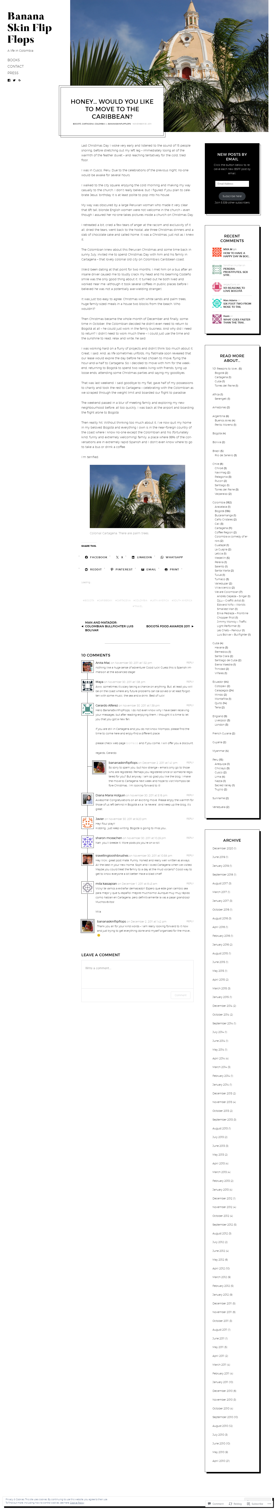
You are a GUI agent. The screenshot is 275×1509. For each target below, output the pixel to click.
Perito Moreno (224, 424)
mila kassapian (106, 883)
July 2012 (218, 1242)
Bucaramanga (224, 515)
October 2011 (221, 1320)
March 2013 (220, 1172)
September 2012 (223, 1224)
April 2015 (219, 979)
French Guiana (222, 733)
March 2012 (220, 1277)
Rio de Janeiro (224, 455)
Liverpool (220, 720)
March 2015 (220, 988)
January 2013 (221, 1189)
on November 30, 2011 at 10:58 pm (150, 855)
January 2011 (220, 1382)
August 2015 (220, 953)
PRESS (13, 73)
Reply (190, 662)
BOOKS (13, 60)
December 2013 (222, 1093)
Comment (181, 995)
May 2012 (218, 1259)
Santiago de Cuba (226, 660)
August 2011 (220, 1329)
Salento (219, 566)
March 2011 (219, 1364)
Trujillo (219, 789)
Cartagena (88, 123)
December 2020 (223, 848)
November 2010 (223, 1399)
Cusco (219, 772)
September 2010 (223, 1417)
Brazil (216, 450)
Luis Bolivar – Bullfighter (232, 634)
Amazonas (219, 407)
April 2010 (219, 1460)
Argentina (219, 416)
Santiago (220, 485)
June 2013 (219, 1145)
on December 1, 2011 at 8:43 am (137, 883)
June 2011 (218, 1338)
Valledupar (221, 583)
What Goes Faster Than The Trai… (236, 321)
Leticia (219, 553)
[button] (137, 496)
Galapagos (221, 690)
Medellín (220, 557)
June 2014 (219, 1040)
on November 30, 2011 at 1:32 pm (131, 662)
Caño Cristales (224, 519)
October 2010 (221, 1408)
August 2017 (220, 883)
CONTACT (15, 66)
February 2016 (221, 935)
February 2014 (221, 1075)
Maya (99, 682)
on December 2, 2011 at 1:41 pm (158, 762)
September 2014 (223, 1023)
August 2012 (220, 1233)
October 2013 (221, 1110)
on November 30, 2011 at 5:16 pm (146, 795)
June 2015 (219, 962)
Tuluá (218, 574)
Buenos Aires (223, 420)
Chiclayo (220, 768)
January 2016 (221, 944)
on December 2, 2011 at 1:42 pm (146, 921)
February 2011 (221, 1373)
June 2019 (219, 856)
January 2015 (221, 997)
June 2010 (219, 1443)
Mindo (219, 694)
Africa (216, 394)
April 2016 (219, 927)
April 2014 (219, 1058)
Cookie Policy (77, 1502)
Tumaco (220, 579)
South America (182, 600)
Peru (215, 759)
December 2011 (222, 1303)
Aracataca (221, 506)
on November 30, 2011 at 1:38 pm (124, 681)
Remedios (221, 651)
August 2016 (220, 918)
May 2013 (218, 1154)
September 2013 (223, 1119)
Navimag (220, 472)
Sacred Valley (223, 785)
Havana (219, 647)
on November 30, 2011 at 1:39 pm (139, 705)
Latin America (160, 600)
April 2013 (219, 1163)
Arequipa (220, 763)
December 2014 (222, 1005)
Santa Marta (222, 570)
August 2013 (220, 1128)
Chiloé (219, 468)
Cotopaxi (220, 686)
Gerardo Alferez (107, 705)
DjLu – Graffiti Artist (229, 600)
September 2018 (223, 874)
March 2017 (220, 891)
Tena (218, 707)
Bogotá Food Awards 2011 (168, 626)
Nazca (218, 780)
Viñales (219, 673)
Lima (218, 776)
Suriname (219, 798)
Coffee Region (224, 532)
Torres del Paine (225, 385)
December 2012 (222, 1198)
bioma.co (132, 743)
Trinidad (220, 668)
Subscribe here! (232, 196)
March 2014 (220, 1067)
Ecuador (218, 681)
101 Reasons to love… (225, 368)
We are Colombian (227, 591)
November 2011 (222, 1312)
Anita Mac (103, 663)
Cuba (218, 381)
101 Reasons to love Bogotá (234, 289)
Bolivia (217, 442)
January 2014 (221, 1084)
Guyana (217, 742)
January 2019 (221, 865)
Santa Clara (222, 656)
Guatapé (220, 545)
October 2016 (221, 909)
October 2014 (221, 1014)
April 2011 (218, 1355)
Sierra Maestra (224, 664)
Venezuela (219, 807)
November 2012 (222, 1207)
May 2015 (218, 970)
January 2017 (221, 900)
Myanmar (219, 750)
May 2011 (218, 1347)
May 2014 (218, 1049)
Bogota (89, 600)
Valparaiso (221, 493)
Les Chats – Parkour (229, 630)
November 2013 (222, 1102)
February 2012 (221, 1285)
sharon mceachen (109, 838)
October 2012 (221, 1215)
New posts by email (232, 156)
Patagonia (221, 476)
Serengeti (221, 398)
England (218, 716)
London (219, 724)
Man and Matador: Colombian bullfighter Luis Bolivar (109, 626)
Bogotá (77, 123)
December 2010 (223, 1390)
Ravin (226, 316)
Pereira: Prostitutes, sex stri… (235, 272)
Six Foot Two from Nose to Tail (237, 305)
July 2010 (218, 1434)
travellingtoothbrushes (112, 855)
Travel (138, 606)
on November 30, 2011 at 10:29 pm (144, 838)
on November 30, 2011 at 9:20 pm (126, 818)
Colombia (100, 123)
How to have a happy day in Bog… (236, 255)
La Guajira (221, 549)
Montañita (221, 698)
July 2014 (218, 1032)
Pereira (219, 562)
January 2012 (221, 1294)
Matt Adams (230, 300)
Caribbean (105, 600)
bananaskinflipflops (119, 123)
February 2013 (221, 1180)
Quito (218, 703)
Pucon (219, 480)
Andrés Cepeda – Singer (232, 596)
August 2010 (220, 1425)
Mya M (227, 249)
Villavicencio (223, 587)
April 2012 (219, 1268)
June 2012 (219, 1250)
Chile (216, 463)
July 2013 (218, 1137)
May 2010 (218, 1452)
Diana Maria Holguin (110, 795)
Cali (217, 523)
